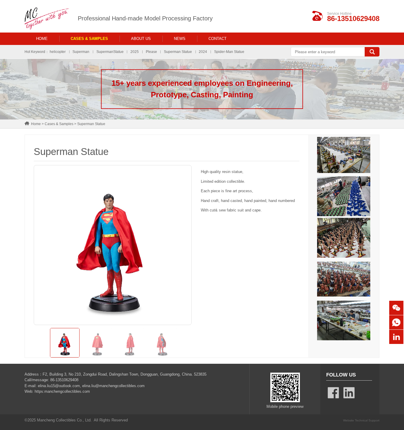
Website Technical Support (361, 420)
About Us (141, 38)
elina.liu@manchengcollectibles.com (113, 386)
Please (151, 52)
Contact (218, 38)
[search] (372, 51)
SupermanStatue (110, 52)
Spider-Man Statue (229, 52)
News (179, 38)
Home (42, 38)
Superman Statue (178, 52)
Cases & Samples (89, 38)
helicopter (58, 52)
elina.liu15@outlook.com (59, 386)
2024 (203, 52)
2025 (134, 52)
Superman (80, 52)
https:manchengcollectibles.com (62, 391)
